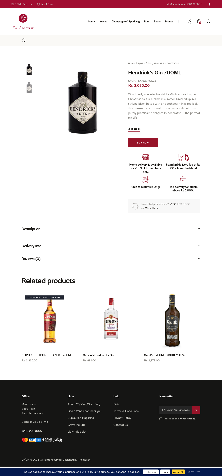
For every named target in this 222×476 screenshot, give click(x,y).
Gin (149, 63)
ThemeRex (84, 459)
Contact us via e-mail (35, 422)
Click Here (151, 208)
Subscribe (196, 411)
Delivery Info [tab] (31, 245)
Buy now (143, 142)
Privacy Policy (187, 418)
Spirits (141, 63)
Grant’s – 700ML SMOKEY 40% (164, 355)
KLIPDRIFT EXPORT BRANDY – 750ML (47, 355)
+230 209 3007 (32, 430)
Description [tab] (31, 228)
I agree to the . (179, 418)
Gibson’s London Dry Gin (98, 355)
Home (131, 63)
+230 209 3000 (180, 204)
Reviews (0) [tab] (31, 258)
